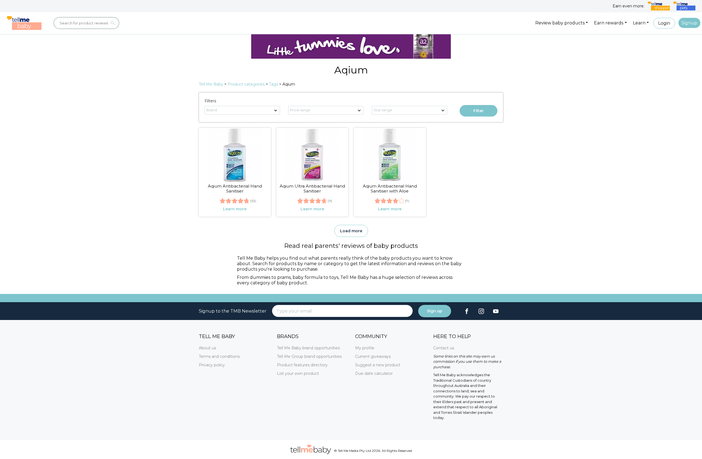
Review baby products (560, 22)
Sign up (434, 310)
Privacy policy (212, 364)
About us (207, 347)
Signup (689, 22)
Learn (639, 22)
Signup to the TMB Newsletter (233, 311)
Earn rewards (608, 22)
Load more (351, 230)
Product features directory (302, 364)
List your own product (298, 373)
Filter (478, 110)
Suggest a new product (377, 364)
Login (664, 23)
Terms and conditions (219, 356)
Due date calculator (374, 373)
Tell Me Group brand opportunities (309, 356)
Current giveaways (373, 356)
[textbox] (242, 110)
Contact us (443, 347)
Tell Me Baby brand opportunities (308, 347)
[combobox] (242, 110)
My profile (364, 347)
